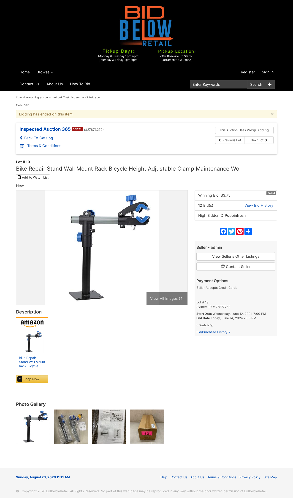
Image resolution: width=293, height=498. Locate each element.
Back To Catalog (38, 138)
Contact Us (29, 84)
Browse (44, 72)
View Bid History (258, 205)
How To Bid (80, 84)
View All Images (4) (167, 298)
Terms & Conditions (44, 145)
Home (24, 72)
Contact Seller (238, 266)
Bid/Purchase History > (213, 332)
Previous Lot (231, 140)
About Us (54, 84)
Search (256, 84)
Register (248, 72)
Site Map (270, 477)
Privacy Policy (249, 477)
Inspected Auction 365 (45, 129)
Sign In (268, 72)
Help (163, 477)
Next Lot (257, 140)
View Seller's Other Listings (235, 256)
